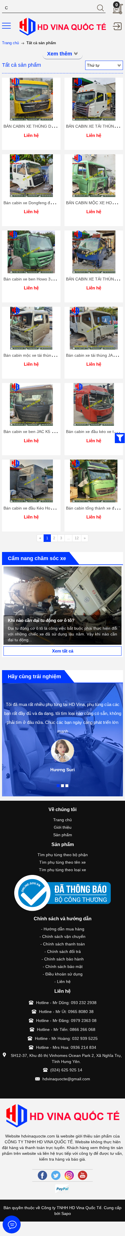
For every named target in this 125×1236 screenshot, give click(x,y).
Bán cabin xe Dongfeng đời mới (32, 202)
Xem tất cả (62, 650)
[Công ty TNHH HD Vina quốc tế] (62, 26)
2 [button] (62, 785)
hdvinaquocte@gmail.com (66, 1079)
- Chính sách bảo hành (63, 959)
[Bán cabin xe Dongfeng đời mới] (31, 175)
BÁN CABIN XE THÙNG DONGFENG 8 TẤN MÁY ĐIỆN (54, 126)
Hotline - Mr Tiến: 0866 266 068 (66, 1029)
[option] (62, 605)
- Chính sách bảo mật (63, 966)
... (68, 538)
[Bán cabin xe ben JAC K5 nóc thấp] (31, 404)
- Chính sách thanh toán (62, 944)
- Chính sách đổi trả (62, 951)
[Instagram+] (69, 1175)
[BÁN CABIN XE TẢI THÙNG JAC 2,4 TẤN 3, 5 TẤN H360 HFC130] (94, 252)
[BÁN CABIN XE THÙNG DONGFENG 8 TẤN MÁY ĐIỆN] (31, 99)
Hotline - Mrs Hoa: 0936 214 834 (66, 1047)
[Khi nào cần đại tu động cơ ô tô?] (62, 605)
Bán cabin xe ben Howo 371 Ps (32, 279)
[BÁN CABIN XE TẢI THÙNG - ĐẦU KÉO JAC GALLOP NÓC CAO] (94, 99)
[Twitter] (55, 1175)
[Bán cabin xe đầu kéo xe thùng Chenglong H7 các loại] (94, 404)
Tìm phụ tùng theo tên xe (62, 862)
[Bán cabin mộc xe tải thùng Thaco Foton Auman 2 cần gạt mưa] (31, 328)
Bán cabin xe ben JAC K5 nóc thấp (35, 431)
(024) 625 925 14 (66, 1070)
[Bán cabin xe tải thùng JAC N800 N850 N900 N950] (94, 328)
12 (77, 538)
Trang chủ (62, 819)
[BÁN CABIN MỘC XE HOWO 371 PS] (94, 175)
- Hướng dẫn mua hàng (62, 929)
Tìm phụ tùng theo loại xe (62, 869)
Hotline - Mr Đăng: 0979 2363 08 (66, 1020)
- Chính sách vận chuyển (62, 936)
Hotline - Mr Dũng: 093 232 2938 (66, 1002)
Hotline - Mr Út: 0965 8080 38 (66, 1011)
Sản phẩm (62, 834)
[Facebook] (42, 1175)
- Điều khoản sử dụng (63, 974)
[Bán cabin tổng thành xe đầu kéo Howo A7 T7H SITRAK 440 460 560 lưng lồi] (94, 481)
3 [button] (66, 785)
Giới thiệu (63, 827)
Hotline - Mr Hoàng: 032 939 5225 (66, 1038)
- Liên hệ (62, 981)
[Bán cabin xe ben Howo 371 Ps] (31, 252)
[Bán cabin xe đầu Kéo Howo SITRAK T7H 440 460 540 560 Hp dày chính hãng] (31, 481)
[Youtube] (82, 1175)
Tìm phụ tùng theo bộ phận (63, 854)
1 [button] (58, 785)
